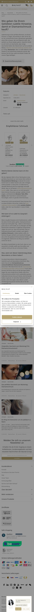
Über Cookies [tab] (28, 293)
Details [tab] (17, 293)
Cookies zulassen (17, 317)
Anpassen (16, 321)
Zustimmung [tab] (6, 293)
